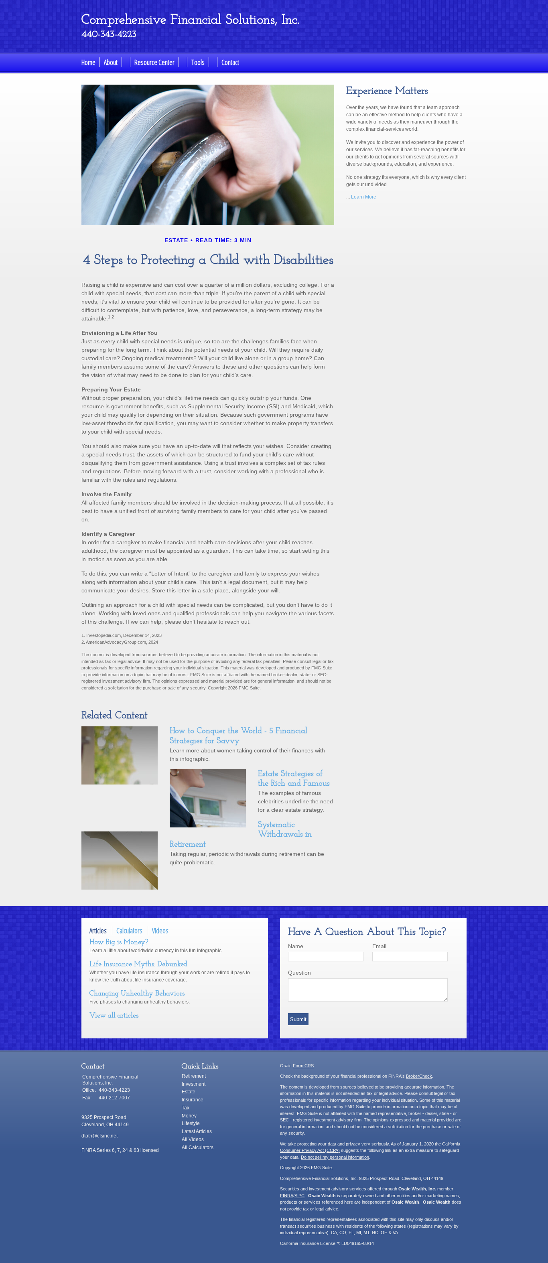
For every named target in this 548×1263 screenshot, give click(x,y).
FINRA (286, 1195)
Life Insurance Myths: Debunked (138, 964)
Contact (230, 62)
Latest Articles (197, 1131)
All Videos (193, 1139)
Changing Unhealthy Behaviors (137, 993)
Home (88, 62)
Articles (98, 930)
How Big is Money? (118, 942)
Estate (188, 1092)
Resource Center (154, 62)
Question (299, 972)
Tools (198, 62)
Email (379, 946)
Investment (193, 1084)
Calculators (129, 930)
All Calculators (197, 1147)
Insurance (192, 1100)
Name (295, 946)
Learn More (363, 197)
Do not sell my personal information (335, 1157)
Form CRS (303, 1065)
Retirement (194, 1076)
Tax (185, 1108)
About (111, 62)
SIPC (299, 1195)
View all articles (113, 1016)
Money (189, 1116)
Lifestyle (191, 1123)
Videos (160, 930)
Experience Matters (387, 91)
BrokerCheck (419, 1076)
